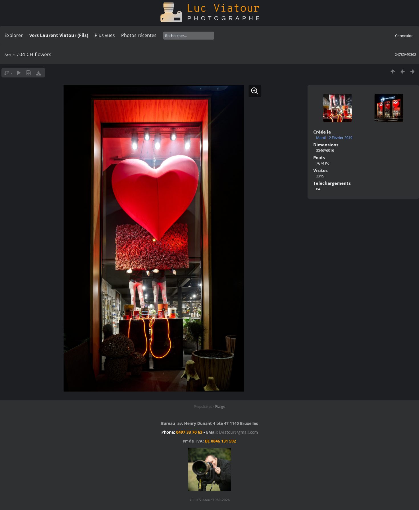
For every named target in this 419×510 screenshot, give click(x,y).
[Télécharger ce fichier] (39, 72)
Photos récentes (138, 35)
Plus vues (105, 35)
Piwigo (220, 406)
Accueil (10, 54)
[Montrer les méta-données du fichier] (29, 72)
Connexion (404, 35)
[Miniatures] (393, 71)
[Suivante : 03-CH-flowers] (413, 71)
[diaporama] (19, 72)
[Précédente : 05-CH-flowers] (403, 71)
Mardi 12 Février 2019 (334, 137)
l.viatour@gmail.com (238, 432)
